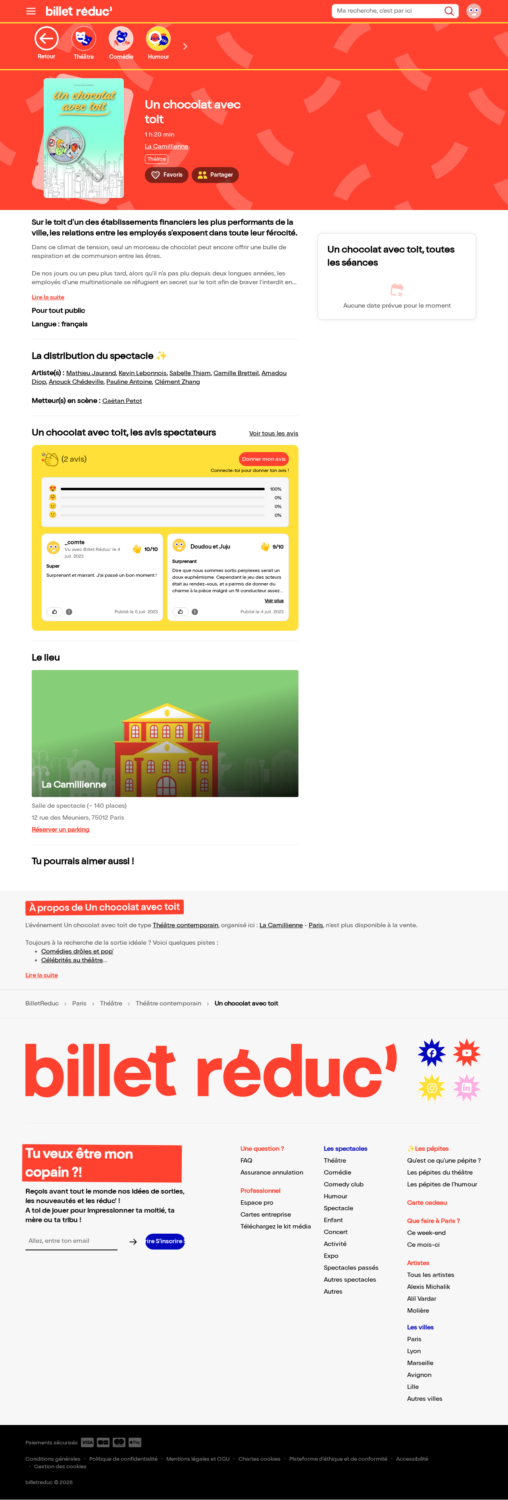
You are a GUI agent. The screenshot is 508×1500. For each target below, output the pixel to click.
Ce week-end (426, 1233)
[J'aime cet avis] (54, 611)
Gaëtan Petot (122, 401)
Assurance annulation (272, 1173)
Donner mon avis (264, 459)
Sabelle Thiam (190, 373)
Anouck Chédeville (76, 382)
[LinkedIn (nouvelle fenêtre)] (467, 1088)
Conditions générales (53, 1459)
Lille (413, 1387)
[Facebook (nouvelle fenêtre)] (432, 1053)
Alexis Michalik (428, 1287)
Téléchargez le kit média (276, 1226)
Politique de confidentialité (123, 1459)
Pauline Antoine (129, 382)
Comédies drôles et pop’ (77, 951)
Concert (336, 1232)
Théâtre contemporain (185, 925)
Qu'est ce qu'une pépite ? (444, 1161)
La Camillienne (166, 146)
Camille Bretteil (236, 373)
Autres (333, 1292)
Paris (316, 925)
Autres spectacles (350, 1280)
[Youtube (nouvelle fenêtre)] (467, 1053)
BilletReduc (42, 1004)
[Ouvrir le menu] (34, 11)
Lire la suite (48, 297)
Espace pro (257, 1203)
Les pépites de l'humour (442, 1184)
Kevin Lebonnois (143, 373)
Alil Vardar (421, 1299)
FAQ (246, 1161)
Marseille (420, 1363)
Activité (335, 1244)
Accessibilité (412, 1459)
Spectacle (338, 1208)
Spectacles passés (351, 1268)
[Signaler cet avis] (69, 611)
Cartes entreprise (266, 1215)
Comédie (337, 1173)
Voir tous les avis (273, 433)
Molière (418, 1311)
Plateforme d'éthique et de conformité (338, 1459)
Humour (335, 1196)
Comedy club (344, 1184)
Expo (331, 1256)
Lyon (414, 1351)
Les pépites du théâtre (440, 1173)
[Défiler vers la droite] (185, 46)
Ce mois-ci (423, 1245)
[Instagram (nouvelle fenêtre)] (432, 1088)
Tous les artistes (430, 1275)
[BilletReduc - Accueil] (79, 11)
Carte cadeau (427, 1203)
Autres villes (425, 1399)
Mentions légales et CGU (198, 1459)
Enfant (333, 1220)
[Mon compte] (474, 11)
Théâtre (111, 1004)
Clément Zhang (177, 382)
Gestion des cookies (60, 1466)
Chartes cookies (260, 1459)
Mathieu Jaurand (91, 373)
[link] (95, 542)
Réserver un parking (60, 830)
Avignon (419, 1375)
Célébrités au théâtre (72, 960)
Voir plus (274, 601)
